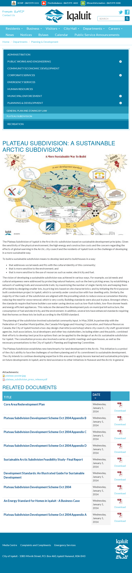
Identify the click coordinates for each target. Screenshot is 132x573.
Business (33, 28)
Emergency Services (21, 82)
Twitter (120, 12)
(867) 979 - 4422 (71, 3)
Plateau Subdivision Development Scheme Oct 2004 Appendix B (45, 418)
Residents (13, 28)
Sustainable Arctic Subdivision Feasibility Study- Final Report (43, 459)
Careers (114, 28)
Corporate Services (21, 75)
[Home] (68, 16)
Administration (18, 54)
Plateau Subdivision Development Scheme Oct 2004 (37, 487)
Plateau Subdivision (19, 116)
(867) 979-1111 (32, 3)
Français (7, 11)
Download (120, 410)
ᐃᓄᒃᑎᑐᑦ (19, 11)
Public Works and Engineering (29, 61)
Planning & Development (44, 41)
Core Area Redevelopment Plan (24, 404)
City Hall (70, 28)
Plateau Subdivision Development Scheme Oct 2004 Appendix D (45, 445)
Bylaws (43, 35)
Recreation (15, 123)
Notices (26, 35)
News (10, 35)
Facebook (127, 12)
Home (5, 41)
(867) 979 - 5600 (73, 7)
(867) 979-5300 (113, 3)
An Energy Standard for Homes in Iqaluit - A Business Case (42, 501)
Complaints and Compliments (35, 545)
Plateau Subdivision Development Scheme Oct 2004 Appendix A (45, 514)
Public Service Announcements (97, 35)
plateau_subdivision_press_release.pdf (26, 379)
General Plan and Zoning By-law (27, 110)
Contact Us (8, 15)
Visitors (51, 28)
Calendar (61, 35)
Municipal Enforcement (24, 95)
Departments (92, 28)
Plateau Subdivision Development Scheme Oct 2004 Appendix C (45, 432)
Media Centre (9, 545)
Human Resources (20, 88)
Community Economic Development (33, 68)
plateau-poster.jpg (15, 375)
